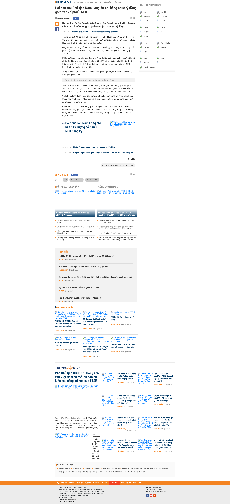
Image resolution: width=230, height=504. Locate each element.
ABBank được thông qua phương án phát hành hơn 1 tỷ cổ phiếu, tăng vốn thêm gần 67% (164, 421)
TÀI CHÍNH (96, 483)
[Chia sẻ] (57, 29)
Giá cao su (103, 472)
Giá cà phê (125, 468)
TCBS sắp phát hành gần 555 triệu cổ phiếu (115, 233)
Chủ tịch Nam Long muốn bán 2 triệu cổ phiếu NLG (76, 227)
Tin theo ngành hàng (151, 5)
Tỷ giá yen (97, 468)
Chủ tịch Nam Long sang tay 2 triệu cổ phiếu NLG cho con (72, 214)
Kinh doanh (157, 451)
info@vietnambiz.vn (69, 500)
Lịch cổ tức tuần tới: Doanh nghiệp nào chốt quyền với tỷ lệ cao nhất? (123, 346)
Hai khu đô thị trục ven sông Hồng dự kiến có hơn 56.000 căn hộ (86, 256)
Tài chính (120, 382)
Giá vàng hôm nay (64, 468)
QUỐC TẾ (88, 483)
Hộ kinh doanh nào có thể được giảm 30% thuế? (79, 287)
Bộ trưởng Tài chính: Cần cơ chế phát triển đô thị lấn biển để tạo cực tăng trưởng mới (95, 277)
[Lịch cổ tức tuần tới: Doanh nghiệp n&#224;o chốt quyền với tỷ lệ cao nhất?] (124, 340)
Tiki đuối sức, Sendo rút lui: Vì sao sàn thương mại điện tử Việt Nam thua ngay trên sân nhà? (163, 444)
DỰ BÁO (71, 483)
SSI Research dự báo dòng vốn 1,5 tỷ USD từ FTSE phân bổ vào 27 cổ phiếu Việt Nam (95, 321)
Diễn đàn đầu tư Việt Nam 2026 (134, 472)
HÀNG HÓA (79, 483)
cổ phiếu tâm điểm (92, 180)
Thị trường (78, 2)
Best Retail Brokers (115, 472)
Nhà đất (61, 259)
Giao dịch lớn (91, 2)
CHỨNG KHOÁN (114, 483)
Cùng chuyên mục (108, 186)
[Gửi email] (134, 18)
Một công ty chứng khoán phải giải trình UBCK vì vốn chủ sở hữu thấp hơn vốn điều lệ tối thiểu (116, 228)
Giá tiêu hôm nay (136, 468)
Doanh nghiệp (63, 270)
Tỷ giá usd (88, 468)
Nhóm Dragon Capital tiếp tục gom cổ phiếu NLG (94, 147)
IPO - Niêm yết (105, 2)
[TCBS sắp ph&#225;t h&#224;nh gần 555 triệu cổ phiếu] (68, 339)
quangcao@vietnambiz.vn (159, 491)
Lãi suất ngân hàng (150, 468)
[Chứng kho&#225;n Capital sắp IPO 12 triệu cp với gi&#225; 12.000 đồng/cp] (145, 399)
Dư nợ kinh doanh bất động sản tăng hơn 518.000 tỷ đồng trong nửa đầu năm (126, 399)
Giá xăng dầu (163, 468)
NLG (65, 180)
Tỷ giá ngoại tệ (77, 468)
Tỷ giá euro (106, 468)
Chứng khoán (63, 2)
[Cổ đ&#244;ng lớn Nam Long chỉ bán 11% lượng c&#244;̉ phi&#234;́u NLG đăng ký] (120, 131)
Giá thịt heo (87, 472)
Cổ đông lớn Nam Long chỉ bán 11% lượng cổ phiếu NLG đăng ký (83, 127)
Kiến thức (118, 2)
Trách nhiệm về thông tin (67, 502)
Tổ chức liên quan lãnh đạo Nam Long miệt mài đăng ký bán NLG (95, 32)
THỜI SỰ (64, 483)
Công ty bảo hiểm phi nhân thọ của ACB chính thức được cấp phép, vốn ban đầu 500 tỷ (127, 444)
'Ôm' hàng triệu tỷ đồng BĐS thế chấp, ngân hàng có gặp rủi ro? (126, 376)
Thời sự (61, 291)
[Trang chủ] (57, 24)
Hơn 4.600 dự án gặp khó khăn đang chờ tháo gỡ (80, 298)
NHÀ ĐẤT (104, 483)
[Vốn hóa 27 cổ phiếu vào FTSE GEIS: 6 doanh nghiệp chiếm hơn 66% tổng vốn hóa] (117, 203)
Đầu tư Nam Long (76, 180)
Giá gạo (95, 472)
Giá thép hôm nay (64, 472)
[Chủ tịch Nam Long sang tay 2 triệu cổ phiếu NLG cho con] (75, 203)
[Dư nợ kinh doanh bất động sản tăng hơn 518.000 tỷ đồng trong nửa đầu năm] (109, 399)
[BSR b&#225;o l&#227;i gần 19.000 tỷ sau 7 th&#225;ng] (124, 313)
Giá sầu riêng (76, 472)
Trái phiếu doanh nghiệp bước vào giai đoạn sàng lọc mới (83, 266)
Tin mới (64, 251)
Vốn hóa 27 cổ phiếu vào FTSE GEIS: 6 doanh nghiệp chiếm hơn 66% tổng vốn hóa (116, 214)
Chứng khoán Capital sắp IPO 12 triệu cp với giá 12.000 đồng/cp (116, 221)
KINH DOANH (137, 483)
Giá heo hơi (116, 468)
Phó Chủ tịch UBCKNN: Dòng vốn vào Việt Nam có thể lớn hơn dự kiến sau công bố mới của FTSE (117, 239)
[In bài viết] (131, 18)
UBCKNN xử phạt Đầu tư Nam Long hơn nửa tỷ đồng (74, 221)
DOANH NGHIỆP (126, 483)
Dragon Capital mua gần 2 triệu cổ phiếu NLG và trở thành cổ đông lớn (103, 153)
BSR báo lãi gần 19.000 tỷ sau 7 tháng (122, 318)
